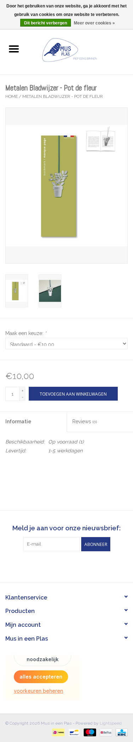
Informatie (18, 421)
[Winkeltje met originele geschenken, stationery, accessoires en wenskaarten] (80, 49)
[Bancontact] (73, 732)
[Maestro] (89, 732)
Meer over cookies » (94, 23)
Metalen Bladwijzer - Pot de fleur (62, 96)
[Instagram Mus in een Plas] (73, 565)
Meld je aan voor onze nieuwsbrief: (66, 528)
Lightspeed (111, 723)
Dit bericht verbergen (45, 23)
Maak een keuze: (25, 333)
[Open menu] (14, 48)
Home (11, 96)
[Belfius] (105, 732)
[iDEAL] (57, 732)
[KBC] (120, 732)
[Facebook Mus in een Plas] (60, 565)
